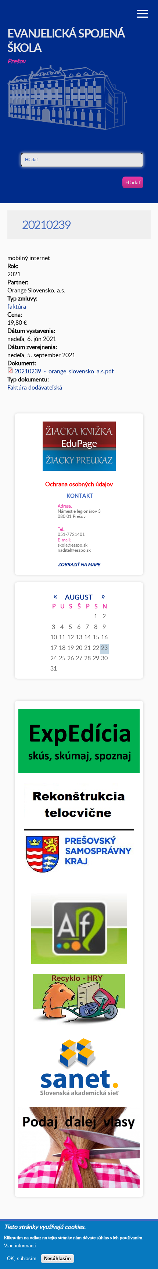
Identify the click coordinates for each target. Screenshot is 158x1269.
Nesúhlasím (57, 1258)
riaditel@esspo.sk (74, 549)
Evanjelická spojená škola (66, 40)
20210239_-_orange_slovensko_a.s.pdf (64, 371)
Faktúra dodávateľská (34, 387)
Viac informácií (20, 1245)
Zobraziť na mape (79, 564)
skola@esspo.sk (72, 544)
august (79, 596)
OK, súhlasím (21, 1258)
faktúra (16, 306)
